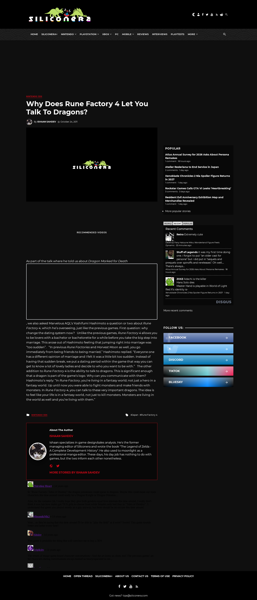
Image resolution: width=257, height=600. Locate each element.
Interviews (159, 34)
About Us (122, 576)
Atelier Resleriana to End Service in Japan (192, 167)
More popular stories (178, 211)
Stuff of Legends (187, 252)
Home (34, 34)
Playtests (177, 34)
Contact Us (139, 576)
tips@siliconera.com (135, 595)
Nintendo (67, 34)
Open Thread (83, 576)
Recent (177, 224)
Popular (187, 224)
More (191, 34)
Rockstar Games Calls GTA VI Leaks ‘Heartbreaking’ (198, 188)
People (168, 224)
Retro (180, 234)
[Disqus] (91, 524)
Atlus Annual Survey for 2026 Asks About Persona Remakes (195, 269)
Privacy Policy (183, 576)
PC (117, 34)
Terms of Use (160, 576)
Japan (135, 415)
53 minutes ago (183, 245)
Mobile (126, 34)
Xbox (105, 34)
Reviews (143, 34)
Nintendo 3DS (34, 96)
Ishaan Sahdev (46, 121)
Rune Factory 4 (149, 415)
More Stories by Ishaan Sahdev (74, 472)
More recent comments (177, 310)
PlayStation (88, 34)
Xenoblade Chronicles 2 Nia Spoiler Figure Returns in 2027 (194, 292)
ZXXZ (180, 279)
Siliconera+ (49, 34)
